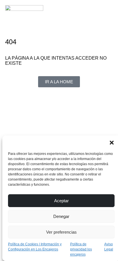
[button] (112, 142)
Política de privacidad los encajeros (81, 249)
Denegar (61, 216)
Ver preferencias (61, 232)
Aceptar (61, 200)
